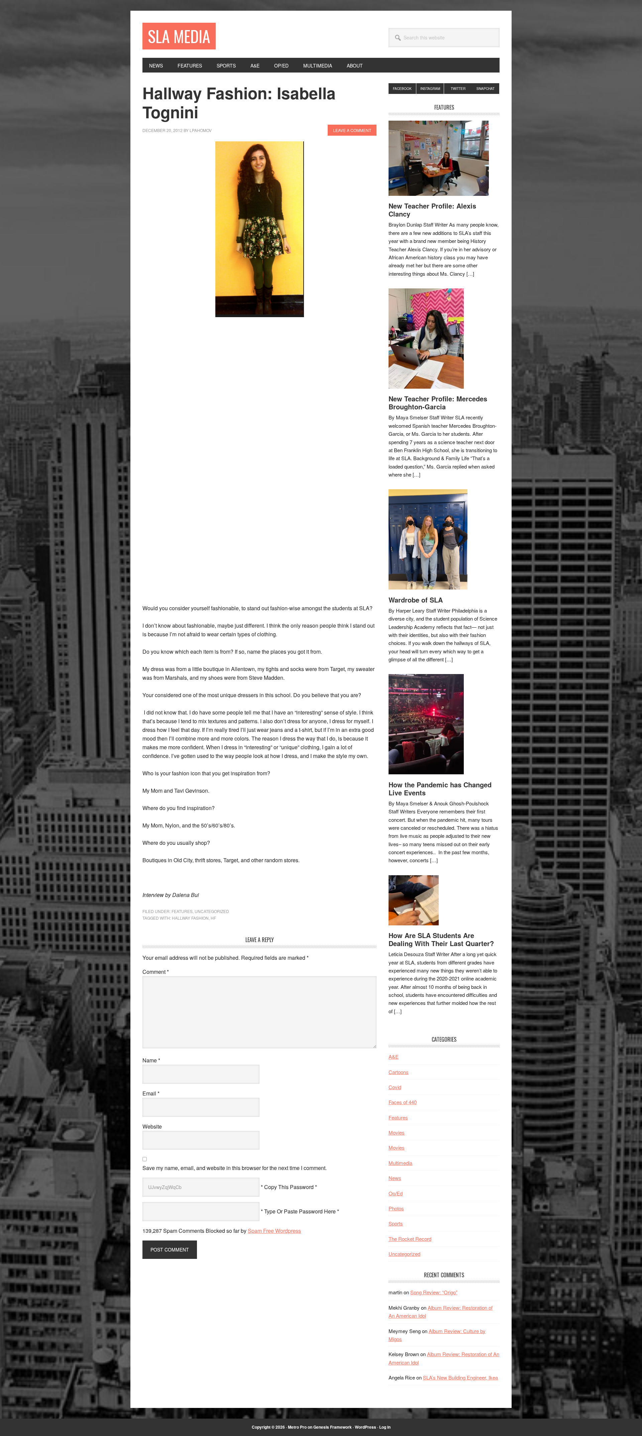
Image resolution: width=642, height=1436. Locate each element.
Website (152, 1126)
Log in (385, 1427)
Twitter (458, 88)
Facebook (402, 88)
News (395, 1177)
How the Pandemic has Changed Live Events (440, 788)
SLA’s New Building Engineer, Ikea (460, 1377)
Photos (396, 1208)
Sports (396, 1223)
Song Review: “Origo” (433, 1292)
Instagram (430, 88)
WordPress (365, 1427)
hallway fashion (190, 918)
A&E (394, 1056)
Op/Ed (396, 1193)
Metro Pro (297, 1427)
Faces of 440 (403, 1101)
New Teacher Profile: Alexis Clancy (432, 210)
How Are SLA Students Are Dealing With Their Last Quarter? (441, 939)
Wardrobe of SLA (416, 600)
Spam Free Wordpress (274, 1230)
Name (151, 1060)
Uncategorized (212, 911)
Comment (155, 971)
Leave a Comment (352, 130)
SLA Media (179, 36)
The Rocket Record (410, 1238)
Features (182, 911)
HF (213, 918)
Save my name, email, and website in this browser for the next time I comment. (234, 1168)
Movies (397, 1132)
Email (150, 1093)
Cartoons (399, 1071)
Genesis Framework (332, 1427)
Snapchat (485, 88)
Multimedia (400, 1162)
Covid (395, 1086)
